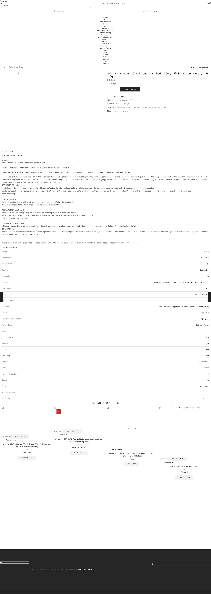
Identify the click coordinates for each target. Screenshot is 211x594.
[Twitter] (113, 111)
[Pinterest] (119, 111)
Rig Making (105, 35)
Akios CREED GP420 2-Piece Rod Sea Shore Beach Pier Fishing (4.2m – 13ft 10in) (132, 454)
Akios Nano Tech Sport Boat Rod (184, 466)
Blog (1, 3)
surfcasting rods (160, 107)
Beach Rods (18, 67)
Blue (207, 349)
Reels (105, 52)
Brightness (176, 307)
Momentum (205, 313)
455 (207, 288)
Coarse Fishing (105, 48)
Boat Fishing (105, 46)
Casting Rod (204, 270)
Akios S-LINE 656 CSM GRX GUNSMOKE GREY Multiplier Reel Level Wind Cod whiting (26, 445)
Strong (206, 307)
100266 (206, 368)
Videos (104, 63)
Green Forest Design (84, 569)
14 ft (207, 356)
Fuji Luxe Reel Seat (202, 294)
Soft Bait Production (105, 37)
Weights (105, 41)
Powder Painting (105, 33)
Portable (199, 307)
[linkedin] (124, 111)
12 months (205, 319)
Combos (105, 55)
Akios (114, 107)
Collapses (185, 307)
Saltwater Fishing (202, 325)
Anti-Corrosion (165, 307)
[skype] (127, 111)
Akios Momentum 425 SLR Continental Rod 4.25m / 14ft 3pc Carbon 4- (181, 282)
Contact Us (4, 5)
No (208, 264)
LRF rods (136, 107)
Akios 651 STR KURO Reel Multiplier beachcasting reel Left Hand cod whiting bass (79, 440)
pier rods (144, 107)
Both (207, 337)
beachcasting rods (124, 107)
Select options (20, 436)
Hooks (105, 24)
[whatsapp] (126, 111)
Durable (192, 307)
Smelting (105, 39)
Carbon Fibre (204, 362)
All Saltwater (204, 386)
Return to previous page (199, 67)
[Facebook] (115, 111)
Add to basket (131, 89)
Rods (105, 50)
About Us (3, 1)
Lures (105, 26)
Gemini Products (105, 22)
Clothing (105, 57)
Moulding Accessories (105, 30)
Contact (105, 19)
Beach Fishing (106, 44)
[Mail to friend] (121, 111)
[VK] (117, 111)
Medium (206, 398)
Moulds (104, 28)
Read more (132, 464)
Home (105, 17)
